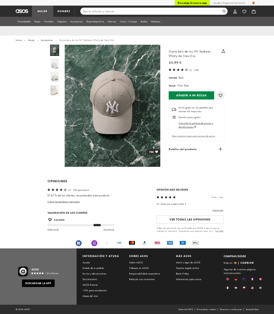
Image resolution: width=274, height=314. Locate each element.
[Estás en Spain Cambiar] (253, 3)
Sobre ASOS (136, 262)
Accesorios (47, 40)
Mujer (31, 40)
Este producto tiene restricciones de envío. (193, 136)
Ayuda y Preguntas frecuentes (229, 2)
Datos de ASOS (185, 309)
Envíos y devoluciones (94, 273)
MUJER (42, 11)
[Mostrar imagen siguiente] (153, 106)
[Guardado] (244, 11)
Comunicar (217, 210)
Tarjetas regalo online (187, 268)
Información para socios (188, 279)
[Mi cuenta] (235, 11)
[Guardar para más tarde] (220, 95)
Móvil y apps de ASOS (188, 262)
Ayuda (86, 262)
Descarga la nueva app (192, 2)
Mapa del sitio (90, 296)
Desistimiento (90, 279)
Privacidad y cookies (206, 309)
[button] (191, 95)
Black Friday (182, 273)
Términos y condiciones (231, 309)
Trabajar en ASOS (139, 268)
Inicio (19, 40)
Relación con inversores (142, 279)
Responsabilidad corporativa (144, 273)
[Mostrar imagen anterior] (71, 106)
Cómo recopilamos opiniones (64, 201)
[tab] (24, 21)
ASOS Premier (90, 284)
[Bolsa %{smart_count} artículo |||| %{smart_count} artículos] (253, 11)
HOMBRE (63, 11)
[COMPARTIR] (223, 51)
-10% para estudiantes (95, 290)
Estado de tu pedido (93, 268)
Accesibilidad (252, 309)
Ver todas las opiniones (190, 219)
